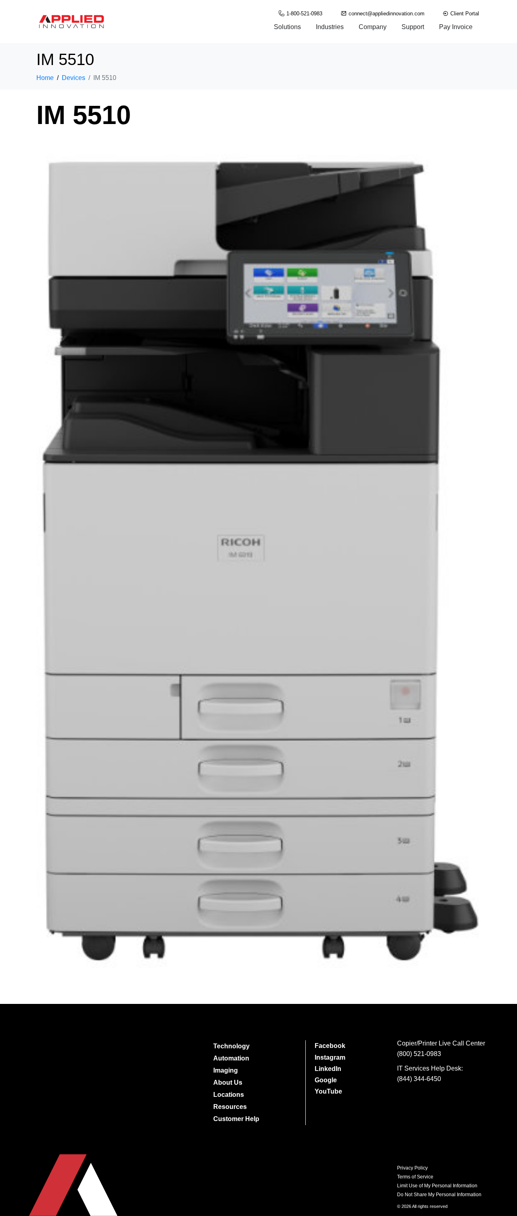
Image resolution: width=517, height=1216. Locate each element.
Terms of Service (415, 1177)
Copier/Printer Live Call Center (441, 1043)
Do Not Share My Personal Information (439, 1194)
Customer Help (236, 1118)
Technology (231, 1046)
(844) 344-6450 (419, 1078)
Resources (230, 1106)
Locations (228, 1094)
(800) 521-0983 (419, 1053)
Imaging (225, 1070)
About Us (227, 1082)
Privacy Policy (412, 1168)
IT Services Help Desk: (430, 1068)
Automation (231, 1058)
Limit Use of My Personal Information (437, 1186)
